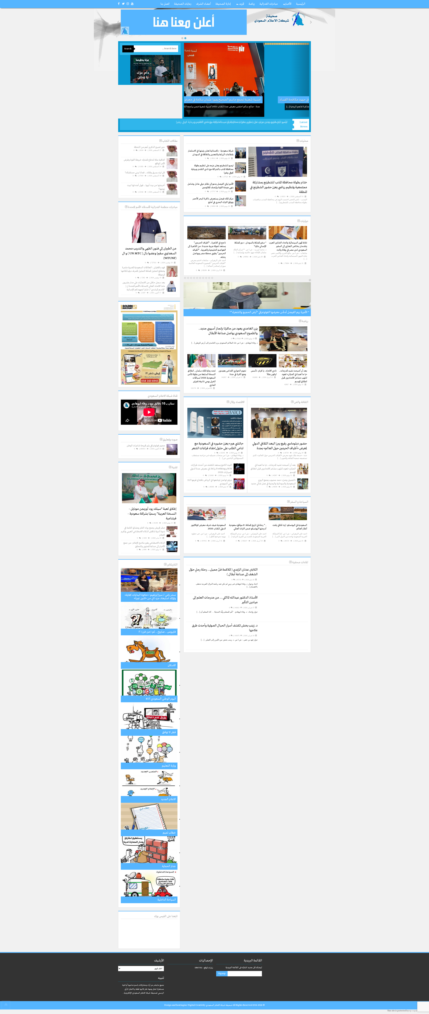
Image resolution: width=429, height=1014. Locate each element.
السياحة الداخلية (167, 900)
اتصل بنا (165, 4)
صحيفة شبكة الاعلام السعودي (218, 1005)
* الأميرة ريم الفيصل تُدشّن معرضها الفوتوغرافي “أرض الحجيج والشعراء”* (269, 312)
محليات (303, 141)
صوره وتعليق (169, 439)
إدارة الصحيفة (223, 4)
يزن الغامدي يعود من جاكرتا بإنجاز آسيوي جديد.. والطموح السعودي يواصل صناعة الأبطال (228, 331)
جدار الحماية (169, 866)
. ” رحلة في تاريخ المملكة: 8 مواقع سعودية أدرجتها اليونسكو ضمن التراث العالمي (247, 527)
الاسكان (172, 665)
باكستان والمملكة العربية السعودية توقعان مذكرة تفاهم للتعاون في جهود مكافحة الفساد (252, 100)
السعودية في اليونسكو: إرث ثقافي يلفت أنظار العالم (289, 527)
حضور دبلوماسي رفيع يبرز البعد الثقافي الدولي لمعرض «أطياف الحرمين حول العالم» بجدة (279, 446)
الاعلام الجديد (168, 799)
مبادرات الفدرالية (269, 4)
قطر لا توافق (169, 732)
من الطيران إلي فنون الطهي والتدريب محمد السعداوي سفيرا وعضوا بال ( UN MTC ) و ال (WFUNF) (149, 253)
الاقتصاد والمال (236, 402)
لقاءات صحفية (300, 562)
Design (167, 1005)
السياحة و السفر (299, 502)
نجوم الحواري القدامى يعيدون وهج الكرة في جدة (232, 372)
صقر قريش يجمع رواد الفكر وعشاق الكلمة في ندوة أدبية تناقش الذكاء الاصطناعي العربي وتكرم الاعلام (143, 531)
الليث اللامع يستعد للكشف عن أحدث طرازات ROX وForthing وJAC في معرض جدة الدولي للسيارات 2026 (211, 469)
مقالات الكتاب (169, 141)
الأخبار (288, 4)
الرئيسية (300, 4)
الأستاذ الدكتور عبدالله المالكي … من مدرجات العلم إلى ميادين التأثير (225, 600)
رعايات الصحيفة (182, 4)
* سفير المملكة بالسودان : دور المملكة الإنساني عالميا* (250, 244)
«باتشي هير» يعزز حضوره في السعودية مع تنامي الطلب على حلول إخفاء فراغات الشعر (217, 446)
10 (185, 278)
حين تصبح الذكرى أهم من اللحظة (149, 147)
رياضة (252, 4)
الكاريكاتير (171, 565)
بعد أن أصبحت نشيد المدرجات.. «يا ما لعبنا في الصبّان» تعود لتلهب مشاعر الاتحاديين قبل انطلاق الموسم (293, 376)
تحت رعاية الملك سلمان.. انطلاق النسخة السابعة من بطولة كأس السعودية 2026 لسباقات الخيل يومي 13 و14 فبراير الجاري (202, 378)
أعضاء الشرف (203, 4)
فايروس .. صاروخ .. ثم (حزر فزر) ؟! (157, 632)
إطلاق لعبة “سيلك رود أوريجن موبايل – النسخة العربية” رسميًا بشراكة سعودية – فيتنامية (152, 513)
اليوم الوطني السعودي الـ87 (161, 699)
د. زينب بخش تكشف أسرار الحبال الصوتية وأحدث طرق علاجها (225, 628)
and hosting (178, 1005)
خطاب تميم (169, 833)
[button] (182, 38)
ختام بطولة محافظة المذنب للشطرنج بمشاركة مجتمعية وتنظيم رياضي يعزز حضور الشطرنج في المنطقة (278, 187)
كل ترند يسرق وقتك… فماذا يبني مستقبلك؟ (145, 172)
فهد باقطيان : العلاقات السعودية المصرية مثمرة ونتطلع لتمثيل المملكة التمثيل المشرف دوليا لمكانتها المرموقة (143, 271)
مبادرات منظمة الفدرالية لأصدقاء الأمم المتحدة (152, 207)
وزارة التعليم (169, 766)
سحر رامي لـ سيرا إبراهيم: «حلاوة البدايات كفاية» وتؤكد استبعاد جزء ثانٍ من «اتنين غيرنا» (150, 596)
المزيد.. (241, 4)
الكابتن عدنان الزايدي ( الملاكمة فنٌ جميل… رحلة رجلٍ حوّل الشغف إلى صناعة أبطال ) (223, 572)
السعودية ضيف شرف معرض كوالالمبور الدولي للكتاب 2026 (208, 527)
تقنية (174, 467)
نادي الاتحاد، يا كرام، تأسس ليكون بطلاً (264, 372)
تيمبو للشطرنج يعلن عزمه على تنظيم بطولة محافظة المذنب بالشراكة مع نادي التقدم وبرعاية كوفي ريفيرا (212, 169)
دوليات (304, 221)
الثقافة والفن (300, 402)
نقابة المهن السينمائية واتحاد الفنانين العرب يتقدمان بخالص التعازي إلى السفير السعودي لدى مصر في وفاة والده (288, 246)
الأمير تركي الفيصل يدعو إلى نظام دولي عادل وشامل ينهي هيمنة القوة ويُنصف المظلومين (240, 122)
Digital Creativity (196, 1005)
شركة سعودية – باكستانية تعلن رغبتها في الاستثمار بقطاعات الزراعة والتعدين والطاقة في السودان (210, 152)
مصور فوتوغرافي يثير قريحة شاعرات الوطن (146, 445)
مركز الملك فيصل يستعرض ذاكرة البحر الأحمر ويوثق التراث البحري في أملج (213, 200)
